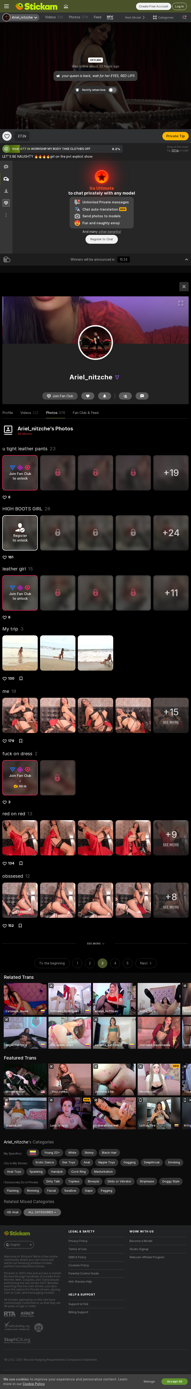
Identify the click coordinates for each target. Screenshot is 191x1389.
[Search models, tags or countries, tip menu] (184, 17)
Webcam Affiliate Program (147, 1257)
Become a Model (141, 1241)
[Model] (184, 286)
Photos (78, 17)
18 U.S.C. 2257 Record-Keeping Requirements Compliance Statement (50, 1359)
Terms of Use (77, 1249)
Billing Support (78, 1312)
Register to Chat (101, 239)
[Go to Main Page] (36, 6)
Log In (179, 6)
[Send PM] (142, 396)
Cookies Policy (78, 1265)
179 (11, 741)
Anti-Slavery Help (80, 1281)
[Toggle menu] (6, 6)
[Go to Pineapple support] (39, 1327)
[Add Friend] (125, 396)
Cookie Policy (33, 1384)
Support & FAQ (78, 1304)
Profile (7, 413)
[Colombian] (33, 1152)
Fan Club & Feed (86, 413)
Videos (54, 17)
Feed (97, 17)
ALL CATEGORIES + (42, 1212)
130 (11, 678)
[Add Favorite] (7, 136)
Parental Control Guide (83, 1273)
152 (11, 926)
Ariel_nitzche (16, 1141)
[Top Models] (66, 6)
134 (11, 863)
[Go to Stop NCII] (17, 1340)
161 (10, 557)
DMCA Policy (77, 1257)
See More (94, 943)
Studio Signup (139, 1249)
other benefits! (110, 232)
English (15, 1244)
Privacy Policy (78, 1241)
